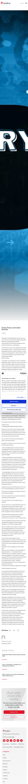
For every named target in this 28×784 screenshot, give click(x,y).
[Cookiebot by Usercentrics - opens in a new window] (20, 373)
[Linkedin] (4, 740)
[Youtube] (14, 740)
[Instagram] (21, 740)
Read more (4, 659)
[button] (10, 630)
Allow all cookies (14, 401)
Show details (20, 397)
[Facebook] (7, 740)
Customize (13, 405)
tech (4, 333)
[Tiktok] (18, 740)
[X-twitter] (11, 740)
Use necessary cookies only (14, 409)
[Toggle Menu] (26, 3)
